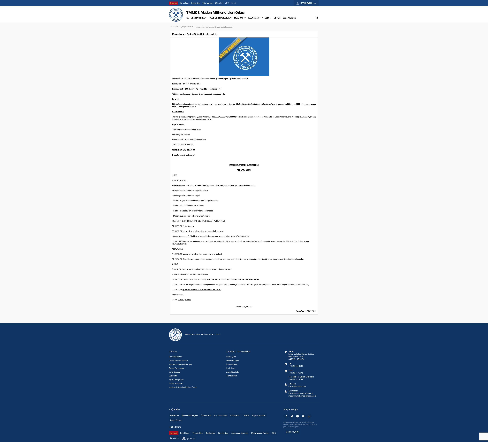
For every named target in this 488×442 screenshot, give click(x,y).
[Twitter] (291, 416)
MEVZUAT (239, 18)
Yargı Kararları (174, 372)
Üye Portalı (231, 3)
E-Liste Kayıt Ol (292, 432)
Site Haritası (207, 3)
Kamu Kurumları (220, 415)
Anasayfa (174, 27)
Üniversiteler (206, 415)
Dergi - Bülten (175, 420)
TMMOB (245, 415)
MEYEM (277, 18)
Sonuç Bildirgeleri (176, 383)
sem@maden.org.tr (188, 155)
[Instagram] (297, 416)
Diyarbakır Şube (232, 361)
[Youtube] (303, 416)
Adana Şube (231, 357)
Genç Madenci (289, 18)
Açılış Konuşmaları (176, 380)
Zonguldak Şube (232, 372)
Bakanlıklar (234, 415)
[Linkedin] (309, 416)
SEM (267, 18)
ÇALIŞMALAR (254, 18)
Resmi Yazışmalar (176, 368)
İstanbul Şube (231, 364)
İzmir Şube (230, 368)
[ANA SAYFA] (188, 18)
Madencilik (174, 415)
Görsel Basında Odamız (178, 361)
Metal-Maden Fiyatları (260, 433)
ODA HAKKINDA (198, 18)
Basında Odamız (175, 357)
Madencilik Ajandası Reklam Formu (183, 387)
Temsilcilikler (231, 376)
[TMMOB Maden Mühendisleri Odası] (176, 15)
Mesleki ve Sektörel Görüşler (180, 364)
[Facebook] (286, 416)
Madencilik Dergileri (190, 415)
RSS (274, 433)
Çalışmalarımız (187, 27)
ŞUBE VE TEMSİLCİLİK (219, 18)
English (220, 3)
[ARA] (317, 18)
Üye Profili (173, 376)
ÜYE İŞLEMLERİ (306, 3)
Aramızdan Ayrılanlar (239, 433)
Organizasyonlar (259, 415)
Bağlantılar (195, 3)
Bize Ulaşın (184, 3)
